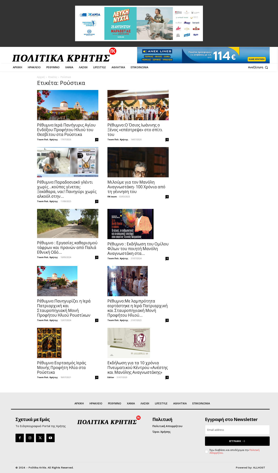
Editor (110, 377)
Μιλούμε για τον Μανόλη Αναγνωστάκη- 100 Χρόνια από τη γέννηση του (136, 186)
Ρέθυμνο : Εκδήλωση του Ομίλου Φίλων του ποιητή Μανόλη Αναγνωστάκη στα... (138, 248)
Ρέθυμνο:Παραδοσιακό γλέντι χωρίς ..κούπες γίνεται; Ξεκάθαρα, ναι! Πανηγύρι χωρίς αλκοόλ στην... (66, 189)
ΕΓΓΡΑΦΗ (235, 441)
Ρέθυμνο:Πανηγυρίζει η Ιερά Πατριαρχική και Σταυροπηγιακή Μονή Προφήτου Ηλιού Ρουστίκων (64, 308)
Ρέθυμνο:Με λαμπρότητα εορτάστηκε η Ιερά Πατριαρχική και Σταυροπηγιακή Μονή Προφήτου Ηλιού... (137, 308)
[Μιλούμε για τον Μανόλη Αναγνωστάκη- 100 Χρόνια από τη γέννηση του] (138, 162)
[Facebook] (20, 438)
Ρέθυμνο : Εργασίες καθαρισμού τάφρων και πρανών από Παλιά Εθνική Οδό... (67, 247)
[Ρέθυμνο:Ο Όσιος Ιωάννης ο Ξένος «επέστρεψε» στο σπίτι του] (138, 105)
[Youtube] (50, 438)
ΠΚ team (112, 196)
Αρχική (41, 77)
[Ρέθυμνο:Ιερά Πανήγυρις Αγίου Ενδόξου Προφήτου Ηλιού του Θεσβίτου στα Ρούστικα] (67, 105)
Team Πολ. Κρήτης (47, 139)
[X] (40, 438)
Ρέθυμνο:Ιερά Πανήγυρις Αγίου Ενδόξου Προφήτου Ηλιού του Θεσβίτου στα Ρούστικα (66, 129)
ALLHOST (259, 467)
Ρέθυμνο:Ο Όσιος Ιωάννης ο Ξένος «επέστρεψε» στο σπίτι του (134, 129)
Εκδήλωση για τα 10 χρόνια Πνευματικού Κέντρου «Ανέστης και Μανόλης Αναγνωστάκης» (137, 367)
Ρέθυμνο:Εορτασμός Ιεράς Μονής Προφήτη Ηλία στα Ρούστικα (61, 367)
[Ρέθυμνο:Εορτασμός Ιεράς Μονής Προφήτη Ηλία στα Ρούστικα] (67, 343)
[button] (259, 67)
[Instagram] (30, 438)
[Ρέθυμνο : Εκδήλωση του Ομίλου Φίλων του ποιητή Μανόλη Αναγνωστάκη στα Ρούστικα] (138, 224)
